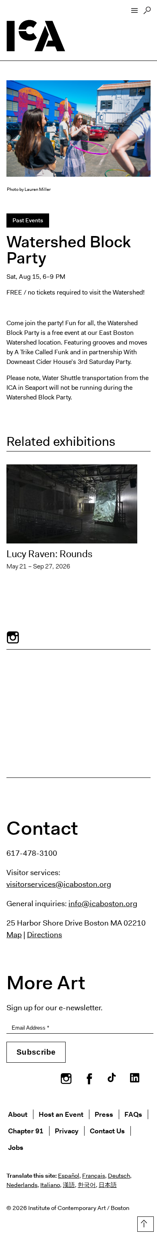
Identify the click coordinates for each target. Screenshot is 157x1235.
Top (144, 1222)
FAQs (133, 1114)
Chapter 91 (25, 1130)
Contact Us (107, 1130)
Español (68, 1176)
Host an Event (61, 1114)
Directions (44, 934)
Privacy (66, 1130)
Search (147, 12)
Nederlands (21, 1185)
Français (93, 1176)
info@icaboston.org (102, 903)
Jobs (15, 1147)
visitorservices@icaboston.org (58, 884)
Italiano (50, 1185)
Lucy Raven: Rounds (49, 553)
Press (104, 1114)
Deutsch (119, 1176)
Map (14, 934)
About (17, 1114)
